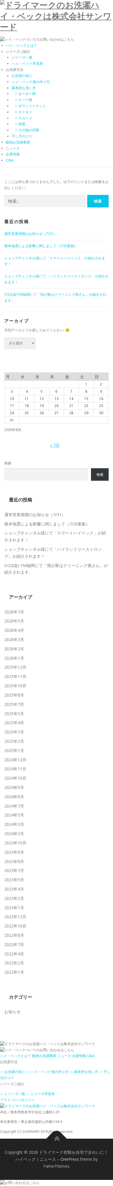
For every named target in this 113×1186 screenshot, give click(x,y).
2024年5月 (14, 815)
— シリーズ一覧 (12, 1093)
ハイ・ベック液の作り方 (31, 81)
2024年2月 (14, 833)
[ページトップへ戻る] (56, 1138)
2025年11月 (15, 676)
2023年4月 (14, 889)
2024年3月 (14, 824)
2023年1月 (14, 907)
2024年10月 (15, 778)
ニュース (13, 148)
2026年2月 (14, 649)
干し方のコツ (22, 136)
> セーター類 (24, 93)
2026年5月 (14, 621)
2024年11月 (15, 768)
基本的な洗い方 (24, 87)
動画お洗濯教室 (18, 142)
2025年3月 (14, 732)
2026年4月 (14, 630)
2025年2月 (14, 741)
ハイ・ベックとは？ (21, 45)
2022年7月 (14, 944)
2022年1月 (14, 972)
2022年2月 (14, 963)
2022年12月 (15, 916)
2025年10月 (15, 685)
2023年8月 (14, 861)
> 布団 (18, 123)
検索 (7, 463)
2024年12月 (15, 759)
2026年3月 (14, 639)
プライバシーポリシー (17, 1099)
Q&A (10, 160)
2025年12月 (15, 667)
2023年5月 (14, 879)
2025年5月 (14, 713)
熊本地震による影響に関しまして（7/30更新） (41, 245)
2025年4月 (14, 722)
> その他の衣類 (25, 130)
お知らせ (12, 1011)
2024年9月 (14, 787)
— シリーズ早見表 (40, 1093)
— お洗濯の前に (12, 1071)
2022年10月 (15, 926)
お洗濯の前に (22, 75)
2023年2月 (14, 898)
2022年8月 (14, 935)
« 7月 (55, 445)
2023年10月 (15, 843)
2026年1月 (14, 658)
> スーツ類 (22, 99)
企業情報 (13, 154)
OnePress (70, 1159)
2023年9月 (14, 852)
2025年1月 (14, 750)
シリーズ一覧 (22, 57)
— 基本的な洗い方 (84, 1071)
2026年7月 (14, 612)
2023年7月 (14, 870)
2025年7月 (14, 704)
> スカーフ (22, 118)
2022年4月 (14, 954)
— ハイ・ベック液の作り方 (47, 1071)
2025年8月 (14, 695)
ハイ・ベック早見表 (27, 63)
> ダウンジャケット (29, 105)
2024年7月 (14, 806)
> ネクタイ (22, 112)
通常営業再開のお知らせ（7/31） (30, 233)
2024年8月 (14, 796)
